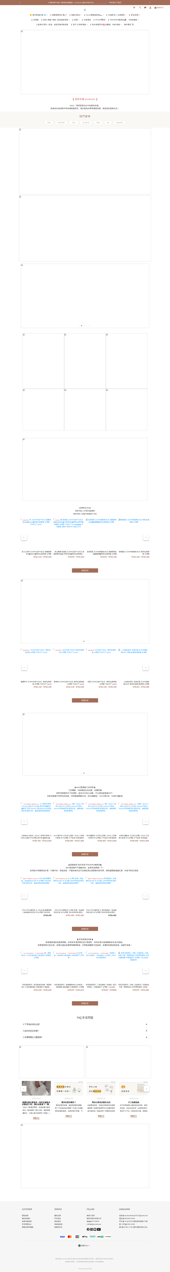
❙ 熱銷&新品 (74, 15)
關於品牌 (57, 1215)
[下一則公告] (150, 3)
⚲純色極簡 (133, 20)
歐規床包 (119, 122)
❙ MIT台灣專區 (99, 20)
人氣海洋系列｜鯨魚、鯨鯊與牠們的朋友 (52, 24)
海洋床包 (85, 122)
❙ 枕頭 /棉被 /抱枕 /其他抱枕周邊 (54, 20)
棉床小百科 (91, 1215)
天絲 (73, 122)
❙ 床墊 (75, 20)
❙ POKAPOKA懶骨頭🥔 (117, 20)
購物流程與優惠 (27, 1227)
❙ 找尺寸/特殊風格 (78, 24)
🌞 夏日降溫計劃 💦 (38, 15)
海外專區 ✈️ (129, 24)
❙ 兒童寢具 (86, 20)
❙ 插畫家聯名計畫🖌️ (58, 15)
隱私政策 (25, 1215)
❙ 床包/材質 (134, 15)
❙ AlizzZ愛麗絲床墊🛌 (93, 15)
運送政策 (57, 1221)
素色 (98, 122)
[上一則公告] (20, 3)
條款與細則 (26, 1218)
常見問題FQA (26, 1224)
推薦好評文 (58, 1227)
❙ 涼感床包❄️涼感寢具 (115, 15)
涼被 (49, 122)
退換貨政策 (58, 1224)
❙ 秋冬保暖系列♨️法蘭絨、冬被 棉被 (105, 24)
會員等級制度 (27, 1221)
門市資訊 (57, 1218)
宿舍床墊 (61, 122)
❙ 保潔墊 (35, 20)
